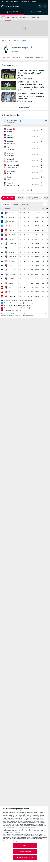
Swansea (11, 274)
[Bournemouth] (6, 248)
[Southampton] (6, 243)
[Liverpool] (6, 226)
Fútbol (8, 40)
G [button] (24, 209)
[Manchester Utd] (6, 235)
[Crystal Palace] (6, 270)
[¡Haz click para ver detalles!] (24, 130)
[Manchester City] (6, 221)
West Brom (12, 252)
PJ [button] (20, 209)
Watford (11, 283)
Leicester (11, 261)
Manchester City (12, 222)
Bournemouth (12, 248)
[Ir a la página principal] (12, 6)
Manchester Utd (12, 235)
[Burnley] (6, 278)
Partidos (40, 58)
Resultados (28, 58)
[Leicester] (6, 261)
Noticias (16, 58)
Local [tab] (15, 204)
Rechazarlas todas (25, 851)
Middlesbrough (12, 292)
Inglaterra (21, 40)
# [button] (1, 209)
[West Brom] (6, 252)
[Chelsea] (6, 213)
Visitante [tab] (25, 204)
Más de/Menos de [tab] (33, 198)
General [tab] (6, 204)
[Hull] (6, 287)
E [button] (28, 209)
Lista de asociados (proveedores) (14, 841)
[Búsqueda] (40, 6)
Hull (9, 287)
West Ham (12, 257)
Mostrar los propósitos (25, 858)
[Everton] (6, 239)
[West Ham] (6, 256)
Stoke (10, 265)
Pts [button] (47, 209)
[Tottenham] (6, 217)
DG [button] (43, 209)
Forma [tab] (20, 198)
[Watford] (6, 283)
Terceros (38, 827)
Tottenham (12, 217)
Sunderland (12, 296)
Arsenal (11, 230)
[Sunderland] (6, 296)
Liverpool (11, 226)
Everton (11, 239)
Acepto (25, 845)
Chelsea (11, 213)
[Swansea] (6, 274)
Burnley (11, 279)
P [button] (32, 209)
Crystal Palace (12, 270)
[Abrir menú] (45, 6)
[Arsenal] (6, 230)
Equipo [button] (7, 209)
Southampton (12, 244)
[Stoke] (6, 265)
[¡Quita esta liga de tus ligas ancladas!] (31, 48)
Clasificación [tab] (8, 198)
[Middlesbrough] (6, 292)
